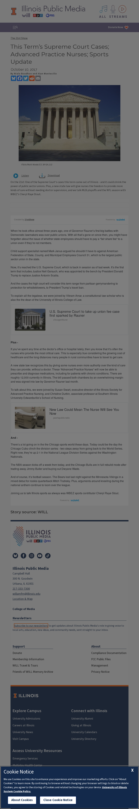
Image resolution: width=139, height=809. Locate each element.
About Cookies (22, 800)
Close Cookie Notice (58, 800)
